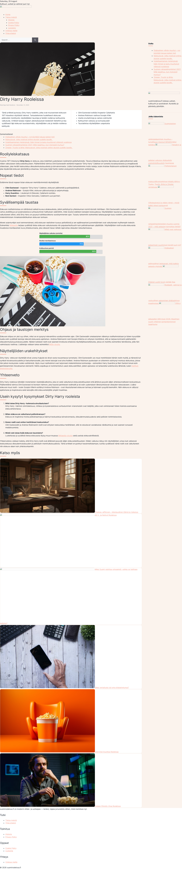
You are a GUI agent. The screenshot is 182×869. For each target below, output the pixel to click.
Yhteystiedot (10, 33)
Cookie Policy (13, 23)
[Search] (35, 40)
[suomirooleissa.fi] (16, 7)
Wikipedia (14, 225)
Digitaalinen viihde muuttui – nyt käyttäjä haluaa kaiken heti (30, 137)
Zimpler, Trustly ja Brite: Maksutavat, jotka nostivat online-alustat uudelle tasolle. (39, 148)
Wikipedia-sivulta (65, 436)
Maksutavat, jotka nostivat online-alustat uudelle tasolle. (29, 139)
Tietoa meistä (11, 17)
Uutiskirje (12, 28)
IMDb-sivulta (54, 344)
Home (7, 14)
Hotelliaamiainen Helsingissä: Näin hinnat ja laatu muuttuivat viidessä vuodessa (38, 142)
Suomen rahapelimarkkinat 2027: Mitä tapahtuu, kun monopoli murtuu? (34, 145)
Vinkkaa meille (11, 31)
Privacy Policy (13, 25)
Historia (11, 20)
